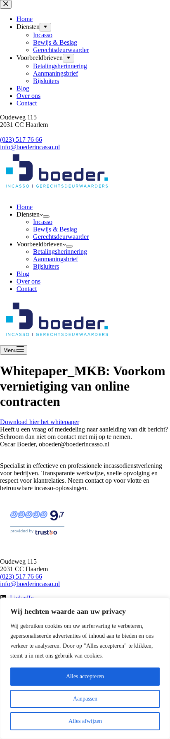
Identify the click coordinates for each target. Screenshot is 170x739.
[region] (85, 668)
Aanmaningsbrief (55, 258)
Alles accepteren (85, 676)
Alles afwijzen (85, 721)
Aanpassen (85, 699)
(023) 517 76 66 (21, 576)
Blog (23, 273)
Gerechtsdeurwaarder (61, 236)
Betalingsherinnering (60, 251)
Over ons (28, 281)
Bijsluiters (46, 266)
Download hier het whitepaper (39, 421)
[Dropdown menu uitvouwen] (46, 216)
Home (25, 206)
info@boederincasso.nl (30, 583)
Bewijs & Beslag (55, 229)
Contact (27, 288)
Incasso (42, 221)
